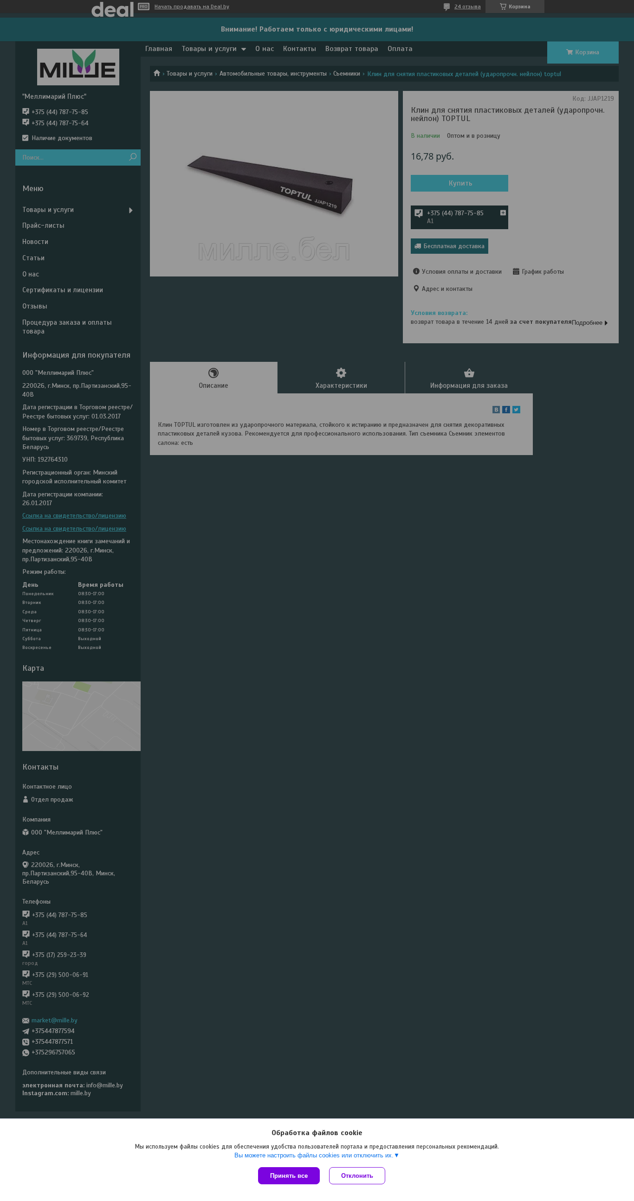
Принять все (289, 1175)
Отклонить (357, 1175)
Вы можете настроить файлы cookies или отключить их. (314, 1155)
